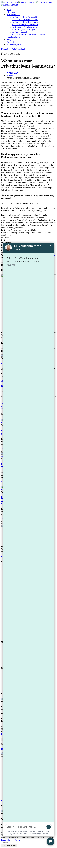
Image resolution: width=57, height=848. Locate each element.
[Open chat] (50, 841)
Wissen (10, 75)
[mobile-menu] (2, 52)
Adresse (4, 842)
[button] (10, 54)
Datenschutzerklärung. (11, 840)
